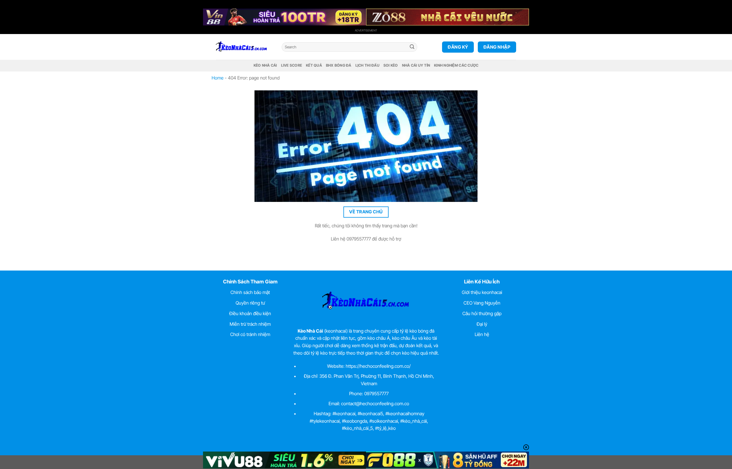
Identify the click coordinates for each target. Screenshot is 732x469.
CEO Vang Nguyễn (482, 303)
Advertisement (366, 30)
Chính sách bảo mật (250, 292)
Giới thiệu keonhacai (482, 292)
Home (218, 78)
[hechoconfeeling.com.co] (244, 47)
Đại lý (482, 324)
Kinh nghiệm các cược (456, 65)
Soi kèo (390, 65)
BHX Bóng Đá (338, 65)
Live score (291, 65)
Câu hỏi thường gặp (482, 313)
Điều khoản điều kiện (250, 313)
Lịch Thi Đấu (367, 65)
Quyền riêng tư (250, 303)
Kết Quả (314, 65)
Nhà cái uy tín (416, 65)
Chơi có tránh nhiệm (250, 334)
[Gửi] (412, 47)
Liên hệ (482, 334)
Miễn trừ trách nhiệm (250, 324)
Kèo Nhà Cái (265, 65)
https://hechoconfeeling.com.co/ (378, 366)
